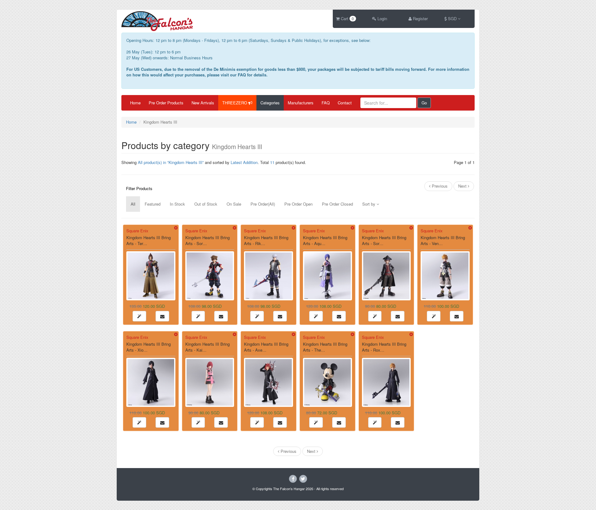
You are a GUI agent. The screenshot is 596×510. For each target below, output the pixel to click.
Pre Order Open (298, 204)
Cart (347, 18)
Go (424, 103)
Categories (270, 103)
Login (381, 18)
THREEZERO (235, 103)
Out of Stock (205, 204)
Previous (439, 186)
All (133, 204)
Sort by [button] (369, 204)
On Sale (234, 204)
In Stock (177, 204)
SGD (452, 18)
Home (135, 103)
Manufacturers (301, 103)
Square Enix (137, 231)
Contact (345, 103)
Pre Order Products (166, 103)
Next (463, 186)
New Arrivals (203, 103)
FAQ (326, 103)
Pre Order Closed (337, 204)
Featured (152, 204)
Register (420, 18)
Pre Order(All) (263, 204)
